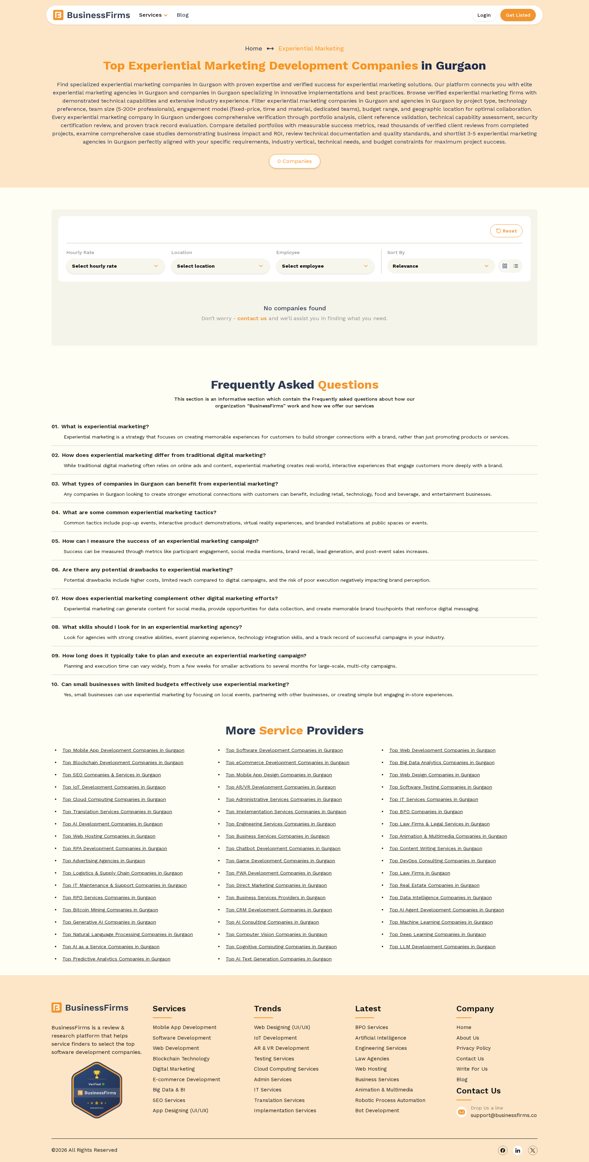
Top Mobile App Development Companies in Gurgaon (123, 750)
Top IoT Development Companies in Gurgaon (114, 787)
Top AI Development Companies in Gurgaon (112, 823)
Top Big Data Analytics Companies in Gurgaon (442, 762)
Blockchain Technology (181, 1059)
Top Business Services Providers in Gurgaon (276, 897)
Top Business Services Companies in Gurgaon (278, 836)
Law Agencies (372, 1059)
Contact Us (470, 1059)
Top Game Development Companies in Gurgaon (280, 860)
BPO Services (371, 1027)
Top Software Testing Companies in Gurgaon (440, 787)
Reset (510, 231)
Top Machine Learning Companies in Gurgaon (441, 922)
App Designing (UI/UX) (180, 1110)
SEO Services (169, 1100)
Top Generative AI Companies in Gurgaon (109, 922)
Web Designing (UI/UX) (282, 1027)
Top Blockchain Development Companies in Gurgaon (122, 762)
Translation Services (279, 1100)
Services (150, 15)
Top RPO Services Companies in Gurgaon (109, 897)
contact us (252, 318)
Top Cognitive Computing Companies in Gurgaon (281, 946)
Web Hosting (371, 1069)
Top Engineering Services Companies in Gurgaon (281, 823)
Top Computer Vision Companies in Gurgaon (276, 934)
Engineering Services (381, 1048)
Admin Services (273, 1079)
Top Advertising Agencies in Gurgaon (103, 860)
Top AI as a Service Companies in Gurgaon (111, 946)
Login (484, 15)
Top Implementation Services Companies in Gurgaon (286, 811)
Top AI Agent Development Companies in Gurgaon (446, 909)
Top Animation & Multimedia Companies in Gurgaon (448, 836)
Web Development (176, 1048)
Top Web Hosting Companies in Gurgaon (108, 836)
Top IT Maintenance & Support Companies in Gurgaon (124, 885)
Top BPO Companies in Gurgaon (426, 811)
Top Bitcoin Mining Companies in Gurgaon (110, 909)
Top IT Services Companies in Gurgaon (433, 799)
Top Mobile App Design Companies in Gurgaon (279, 774)
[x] (533, 1150)
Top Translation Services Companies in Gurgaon (117, 811)
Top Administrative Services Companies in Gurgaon (284, 799)
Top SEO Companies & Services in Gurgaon (111, 774)
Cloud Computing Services (286, 1069)
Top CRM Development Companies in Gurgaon (279, 909)
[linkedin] (518, 1150)
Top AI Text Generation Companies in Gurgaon (279, 959)
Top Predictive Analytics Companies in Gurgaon (116, 959)
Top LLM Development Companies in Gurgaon (442, 946)
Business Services (377, 1079)
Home (253, 48)
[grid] (505, 266)
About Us (467, 1038)
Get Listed (518, 15)
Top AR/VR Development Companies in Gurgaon (281, 787)
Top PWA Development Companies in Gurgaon (279, 873)
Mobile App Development (184, 1027)
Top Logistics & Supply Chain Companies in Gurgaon (122, 873)
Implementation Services (285, 1110)
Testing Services (274, 1059)
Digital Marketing (174, 1069)
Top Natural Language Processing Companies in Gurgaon (127, 934)
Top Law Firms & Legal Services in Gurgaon (439, 823)
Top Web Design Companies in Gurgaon (434, 774)
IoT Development (275, 1038)
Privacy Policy (473, 1048)
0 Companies (294, 161)
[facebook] (503, 1150)
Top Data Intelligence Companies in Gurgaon (440, 897)
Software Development (182, 1038)
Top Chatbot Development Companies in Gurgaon (283, 848)
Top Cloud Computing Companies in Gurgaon (114, 799)
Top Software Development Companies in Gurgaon (284, 750)
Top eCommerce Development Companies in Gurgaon (287, 762)
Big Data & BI (169, 1090)
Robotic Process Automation (390, 1100)
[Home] (92, 15)
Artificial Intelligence (380, 1038)
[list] (516, 266)
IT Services (268, 1090)
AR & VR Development (281, 1048)
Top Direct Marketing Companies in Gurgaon (276, 885)
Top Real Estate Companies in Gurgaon (434, 885)
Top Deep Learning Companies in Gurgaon (437, 934)
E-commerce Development (186, 1079)
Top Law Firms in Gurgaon (419, 873)
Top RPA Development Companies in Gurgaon (114, 848)
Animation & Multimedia (384, 1090)
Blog (183, 15)
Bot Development (377, 1110)
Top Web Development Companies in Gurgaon (442, 750)
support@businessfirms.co (504, 1115)
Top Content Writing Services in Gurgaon (435, 848)
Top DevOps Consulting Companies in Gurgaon (442, 860)
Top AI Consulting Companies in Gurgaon (272, 922)
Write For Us (472, 1069)
